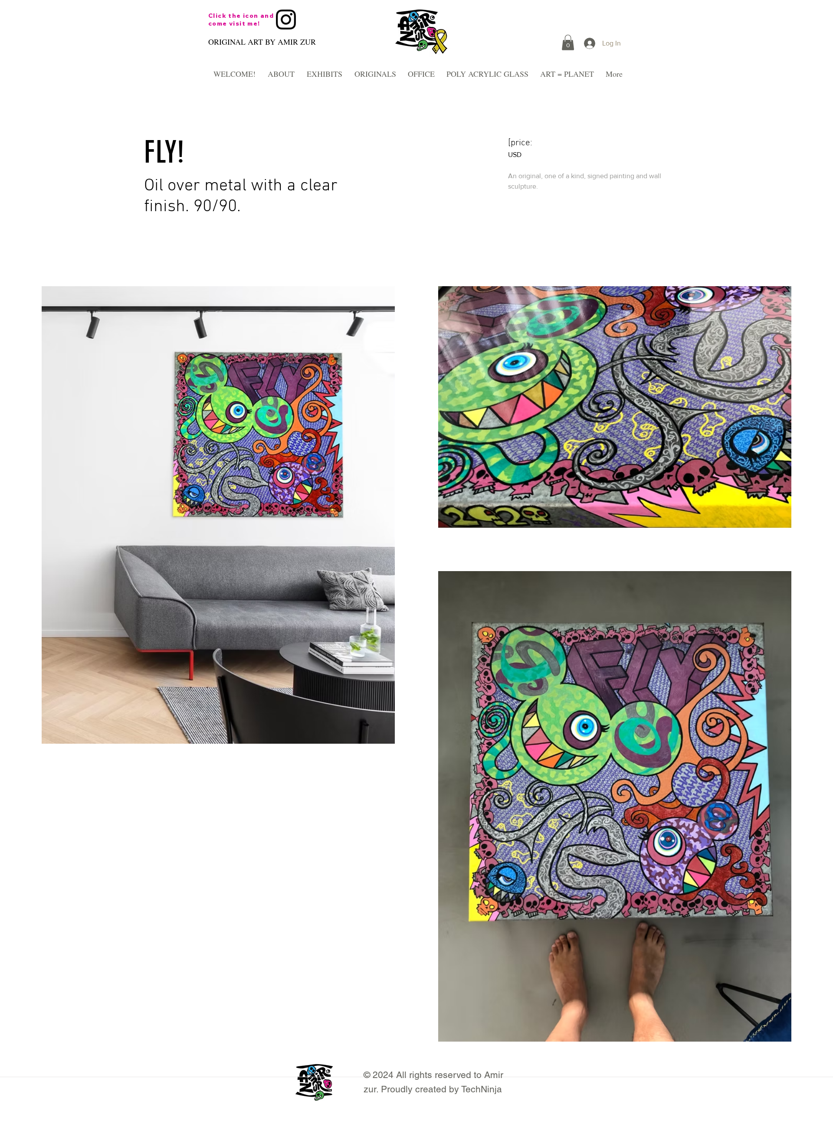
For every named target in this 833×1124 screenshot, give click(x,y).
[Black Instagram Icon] (285, 19)
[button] (567, 42)
